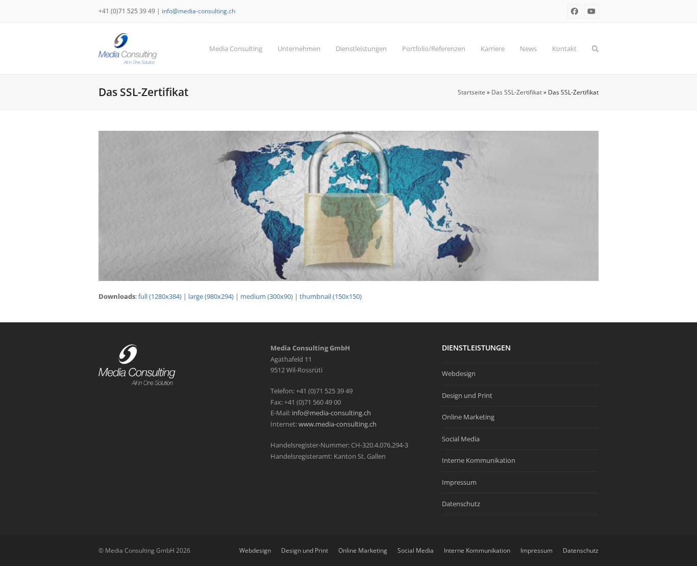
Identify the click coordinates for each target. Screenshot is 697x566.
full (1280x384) (160, 296)
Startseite (471, 92)
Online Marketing (468, 416)
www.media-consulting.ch (337, 424)
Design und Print (467, 395)
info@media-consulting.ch (198, 11)
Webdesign (459, 373)
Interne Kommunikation (478, 460)
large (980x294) (211, 296)
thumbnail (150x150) (331, 296)
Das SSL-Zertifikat (516, 92)
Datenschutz (461, 503)
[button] (595, 48)
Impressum (459, 482)
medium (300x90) (266, 296)
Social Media (461, 438)
